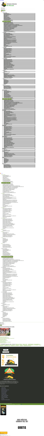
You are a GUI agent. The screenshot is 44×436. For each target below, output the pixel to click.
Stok (21, 404)
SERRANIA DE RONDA (27, 345)
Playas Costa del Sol (7, 86)
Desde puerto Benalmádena (8, 139)
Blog (2, 243)
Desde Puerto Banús (7, 62)
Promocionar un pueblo (8, 156)
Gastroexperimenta (7, 19)
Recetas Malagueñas (7, 246)
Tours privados (6, 92)
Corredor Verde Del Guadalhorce (9, 154)
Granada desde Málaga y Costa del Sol (10, 39)
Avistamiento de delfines (8, 59)
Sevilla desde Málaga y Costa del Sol (10, 41)
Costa (3, 157)
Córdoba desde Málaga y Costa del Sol (10, 40)
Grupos (4, 228)
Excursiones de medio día (7, 194)
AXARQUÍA (21, 345)
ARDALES (1, 345)
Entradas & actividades (3, 339)
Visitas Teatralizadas (7, 14)
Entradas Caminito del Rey (6, 21)
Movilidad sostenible (7, 18)
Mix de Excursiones (7, 33)
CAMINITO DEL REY (7, 345)
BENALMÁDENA (36, 344)
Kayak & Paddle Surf (7, 51)
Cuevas (5, 53)
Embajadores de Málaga (8, 167)
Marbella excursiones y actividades (9, 198)
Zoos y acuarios (6, 213)
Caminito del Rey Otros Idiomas (9, 28)
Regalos (4, 70)
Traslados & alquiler (2, 342)
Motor (5, 44)
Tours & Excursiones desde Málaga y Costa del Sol (7, 338)
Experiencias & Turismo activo (4, 337)
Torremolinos (5, 239)
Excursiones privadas (7, 120)
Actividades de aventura (8, 128)
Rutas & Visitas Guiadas (3, 336)
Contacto (5, 71)
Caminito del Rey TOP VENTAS (8, 100)
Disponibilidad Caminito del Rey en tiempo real (11, 24)
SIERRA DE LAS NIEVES (15, 345)
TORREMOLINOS (31, 344)
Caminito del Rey (6, 30)
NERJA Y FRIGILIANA (7, 35)
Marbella (5, 83)
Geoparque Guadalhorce (8, 76)
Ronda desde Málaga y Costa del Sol (10, 36)
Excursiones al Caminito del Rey (9, 105)
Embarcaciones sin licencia (8, 67)
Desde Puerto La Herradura (8, 64)
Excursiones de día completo (8, 112)
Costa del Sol (6, 80)
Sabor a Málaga (6, 73)
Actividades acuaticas (7, 52)
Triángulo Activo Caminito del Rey (9, 109)
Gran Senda (6, 152)
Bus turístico (6, 45)
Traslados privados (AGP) (8, 46)
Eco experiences (6, 13)
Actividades (4, 47)
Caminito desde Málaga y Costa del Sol (10, 104)
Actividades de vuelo (7, 209)
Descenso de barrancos (8, 48)
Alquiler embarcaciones (8, 66)
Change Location (2, 435)
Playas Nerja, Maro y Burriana (8, 224)
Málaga (5, 79)
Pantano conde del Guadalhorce (9, 143)
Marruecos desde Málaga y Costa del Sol (10, 202)
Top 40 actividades (7, 17)
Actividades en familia (7, 214)
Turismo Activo (5, 178)
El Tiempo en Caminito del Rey (9, 108)
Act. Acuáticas (5, 58)
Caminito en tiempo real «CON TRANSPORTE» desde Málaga (13, 25)
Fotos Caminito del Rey (7, 29)
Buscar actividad (2, 322)
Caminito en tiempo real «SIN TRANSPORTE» (10, 26)
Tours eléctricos (7, 121)
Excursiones (4, 32)
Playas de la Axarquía (7, 87)
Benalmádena (6, 160)
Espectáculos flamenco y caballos (10, 56)
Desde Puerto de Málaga (8, 60)
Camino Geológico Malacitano (9, 153)
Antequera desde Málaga (8, 37)
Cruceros (5, 68)
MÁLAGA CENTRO (19, 344)
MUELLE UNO (25, 344)
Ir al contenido (2, 0)
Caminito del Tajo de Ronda (8, 77)
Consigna (5, 124)
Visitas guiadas (5, 12)
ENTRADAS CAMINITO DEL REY (8, 99)
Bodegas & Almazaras (7, 57)
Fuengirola (6, 161)
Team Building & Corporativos (9, 69)
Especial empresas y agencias (8, 23)
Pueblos (4, 72)
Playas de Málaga (7, 85)
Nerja (5, 84)
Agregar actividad (7, 150)
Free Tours (6, 93)
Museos (5, 55)
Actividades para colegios (8, 97)
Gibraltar (5, 116)
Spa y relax (5, 217)
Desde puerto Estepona (7, 63)
